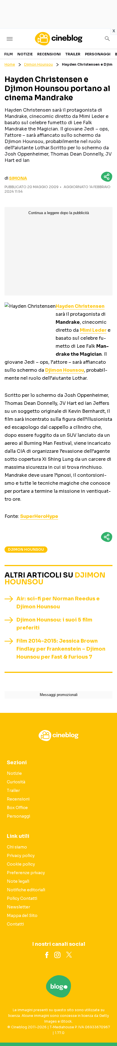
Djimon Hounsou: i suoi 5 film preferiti (54, 624)
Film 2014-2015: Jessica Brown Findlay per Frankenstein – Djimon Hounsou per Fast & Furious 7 (60, 649)
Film (8, 54)
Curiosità (16, 781)
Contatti (15, 924)
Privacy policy (21, 855)
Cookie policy (21, 864)
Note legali (18, 881)
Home (10, 64)
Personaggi (97, 54)
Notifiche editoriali (26, 889)
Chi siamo (17, 847)
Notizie (25, 54)
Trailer (72, 54)
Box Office (17, 807)
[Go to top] (105, 1027)
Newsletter (18, 907)
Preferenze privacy (26, 872)
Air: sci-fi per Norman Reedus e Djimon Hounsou (58, 603)
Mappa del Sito (22, 915)
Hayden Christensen (80, 306)
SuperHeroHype (39, 516)
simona (18, 178)
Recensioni (49, 54)
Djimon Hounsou (38, 64)
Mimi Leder (93, 330)
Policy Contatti (22, 898)
